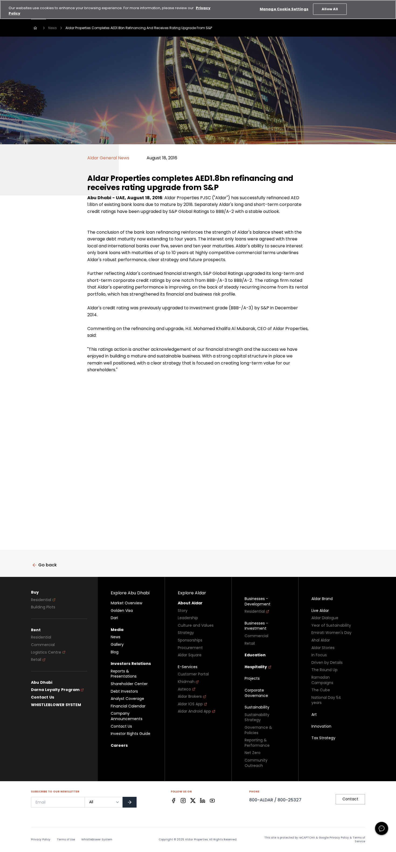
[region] (198, 9)
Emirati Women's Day (331, 632)
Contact (350, 799)
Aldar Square (190, 655)
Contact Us (42, 697)
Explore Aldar (192, 593)
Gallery (117, 644)
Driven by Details (327, 662)
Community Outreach (256, 763)
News (52, 28)
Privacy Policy (40, 840)
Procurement (190, 647)
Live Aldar (320, 610)
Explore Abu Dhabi (130, 593)
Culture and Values (196, 625)
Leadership (188, 617)
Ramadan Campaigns (322, 680)
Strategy (186, 632)
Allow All (330, 9)
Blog (115, 652)
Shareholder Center (129, 683)
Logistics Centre (46, 652)
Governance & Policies (258, 730)
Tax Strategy (323, 738)
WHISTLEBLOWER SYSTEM (56, 704)
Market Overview (126, 603)
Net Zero (252, 752)
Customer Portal (193, 674)
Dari (114, 617)
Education (255, 655)
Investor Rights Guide (130, 733)
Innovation (321, 726)
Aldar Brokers (190, 696)
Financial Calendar (128, 706)
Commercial (43, 644)
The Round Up (324, 669)
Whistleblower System (96, 840)
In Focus (319, 655)
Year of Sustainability (331, 625)
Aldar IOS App (190, 704)
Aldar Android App (194, 711)
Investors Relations (131, 663)
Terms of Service (359, 839)
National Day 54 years (326, 700)
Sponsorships (190, 640)
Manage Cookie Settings (284, 9)
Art (314, 714)
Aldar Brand (322, 598)
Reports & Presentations (124, 674)
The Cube (320, 690)
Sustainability (257, 707)
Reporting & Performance (257, 743)
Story (182, 610)
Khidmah (186, 681)
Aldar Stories (323, 647)
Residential (41, 599)
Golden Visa (122, 610)
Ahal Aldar (320, 640)
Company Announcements (127, 716)
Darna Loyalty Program (55, 689)
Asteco (184, 689)
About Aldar (190, 603)
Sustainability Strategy (257, 717)
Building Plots (43, 607)
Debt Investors (124, 691)
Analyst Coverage (127, 698)
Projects (252, 678)
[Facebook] (173, 800)
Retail (36, 659)
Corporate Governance (256, 693)
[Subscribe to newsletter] (130, 802)
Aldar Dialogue (324, 617)
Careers (119, 745)
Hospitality (256, 666)
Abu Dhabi (41, 682)
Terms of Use (66, 840)
